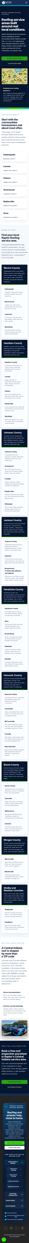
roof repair (8, 41)
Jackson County (12, 520)
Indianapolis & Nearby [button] (13, 1162)
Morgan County (12, 840)
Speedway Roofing (14, 1187)
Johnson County (13, 432)
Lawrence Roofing (14, 1181)
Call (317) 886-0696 (14, 63)
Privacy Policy (20, 1234)
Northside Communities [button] (13, 1194)
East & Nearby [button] (10, 1206)
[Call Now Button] (4, 1239)
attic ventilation (12, 973)
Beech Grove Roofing (15, 1175)
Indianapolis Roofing (15, 1169)
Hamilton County (13, 343)
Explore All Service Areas (14, 1143)
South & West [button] (10, 1200)
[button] (26, 2)
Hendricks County (13, 589)
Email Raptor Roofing (14, 1087)
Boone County (11, 764)
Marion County (12, 268)
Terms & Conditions (14, 1236)
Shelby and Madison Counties (13, 889)
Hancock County (13, 675)
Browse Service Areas (14, 58)
